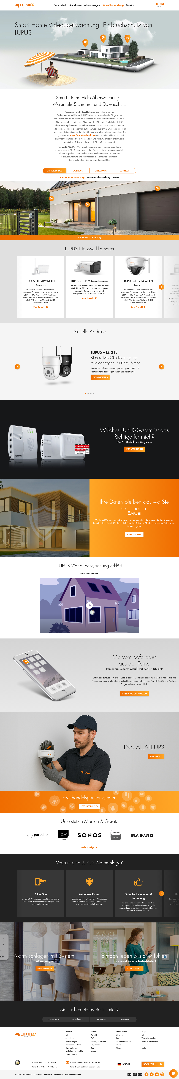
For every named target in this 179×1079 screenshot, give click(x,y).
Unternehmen (121, 1031)
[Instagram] (162, 1074)
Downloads (95, 1044)
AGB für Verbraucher (73, 1074)
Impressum (48, 1074)
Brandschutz (60, 5)
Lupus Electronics (26, 1036)
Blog (92, 1048)
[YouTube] (157, 1074)
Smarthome (75, 5)
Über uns (119, 1035)
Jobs (118, 1038)
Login (144, 1048)
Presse (118, 1044)
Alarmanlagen (92, 5)
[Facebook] (146, 1074)
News (118, 1048)
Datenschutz (58, 1074)
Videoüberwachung (113, 5)
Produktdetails (100, 377)
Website (160, 4)
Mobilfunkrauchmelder (74, 1051)
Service (130, 5)
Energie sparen (71, 1054)
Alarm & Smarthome (150, 1041)
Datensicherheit (71, 1048)
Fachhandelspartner (123, 1041)
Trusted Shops (17, 1062)
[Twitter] (152, 1074)
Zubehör (145, 1044)
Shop (159, 7)
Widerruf (94, 1051)
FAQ (92, 1038)
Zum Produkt (39, 307)
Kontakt (94, 1035)
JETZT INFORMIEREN (89, 806)
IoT (67, 1035)
